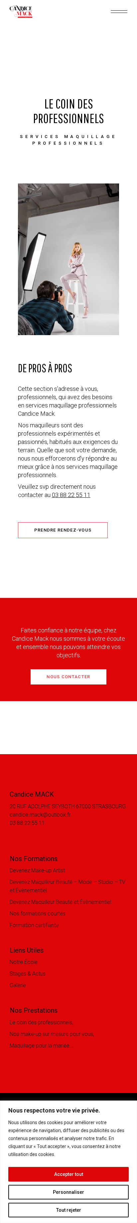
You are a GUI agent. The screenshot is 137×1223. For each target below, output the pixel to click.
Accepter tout (68, 1174)
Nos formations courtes (38, 913)
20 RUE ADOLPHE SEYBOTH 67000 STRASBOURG (68, 806)
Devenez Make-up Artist (37, 870)
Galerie (18, 985)
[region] (68, 1162)
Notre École (24, 962)
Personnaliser (68, 1192)
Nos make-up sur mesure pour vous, (52, 1034)
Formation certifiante (34, 925)
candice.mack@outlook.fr (40, 815)
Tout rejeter (68, 1210)
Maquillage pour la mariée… (41, 1046)
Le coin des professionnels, (41, 1022)
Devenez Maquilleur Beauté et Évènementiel (60, 902)
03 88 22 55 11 (71, 494)
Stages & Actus (28, 974)
